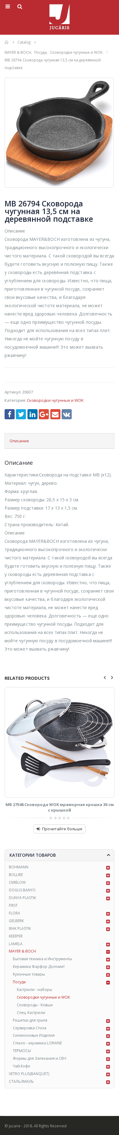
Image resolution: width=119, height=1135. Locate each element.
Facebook (10, 414)
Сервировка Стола (29, 1028)
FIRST (13, 905)
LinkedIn (32, 414)
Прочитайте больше (62, 829)
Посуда (19, 981)
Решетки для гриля (30, 1020)
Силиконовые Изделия (34, 1035)
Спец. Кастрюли (31, 1012)
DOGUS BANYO (22, 890)
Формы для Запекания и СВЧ (39, 1058)
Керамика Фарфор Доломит (39, 966)
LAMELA (16, 943)
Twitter (21, 414)
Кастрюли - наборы (34, 989)
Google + (44, 414)
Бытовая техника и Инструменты (42, 958)
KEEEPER (16, 936)
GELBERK (16, 920)
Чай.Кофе (21, 1066)
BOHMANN (18, 867)
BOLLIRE (16, 874)
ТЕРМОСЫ (22, 1050)
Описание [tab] (19, 441)
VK (67, 414)
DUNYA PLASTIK (22, 897)
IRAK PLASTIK (20, 928)
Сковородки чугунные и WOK (55, 400)
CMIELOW (17, 882)
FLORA (14, 913)
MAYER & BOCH (22, 951)
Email (55, 414)
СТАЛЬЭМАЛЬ (21, 1081)
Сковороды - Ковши (35, 1005)
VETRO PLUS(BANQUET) (29, 1073)
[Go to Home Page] (7, 42)
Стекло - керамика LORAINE (37, 1043)
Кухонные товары (29, 974)
